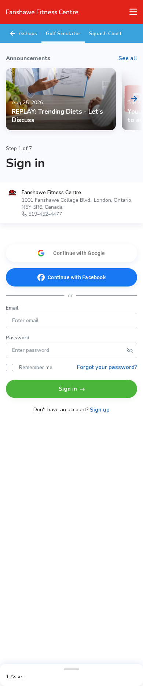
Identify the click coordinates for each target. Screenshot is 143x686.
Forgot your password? (107, 367)
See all (127, 58)
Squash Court (105, 33)
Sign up (100, 410)
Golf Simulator (63, 33)
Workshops (23, 33)
